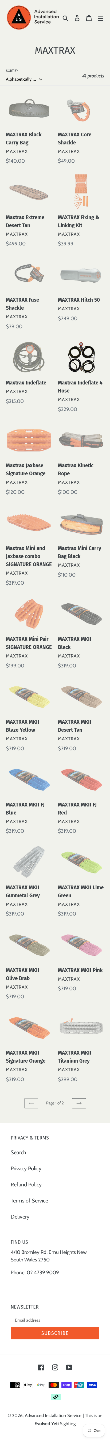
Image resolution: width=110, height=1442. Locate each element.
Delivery (20, 1216)
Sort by (12, 71)
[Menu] (101, 17)
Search (18, 1152)
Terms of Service (29, 1200)
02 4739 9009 (43, 1272)
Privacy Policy (26, 1168)
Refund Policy (26, 1184)
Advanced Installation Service (53, 1415)
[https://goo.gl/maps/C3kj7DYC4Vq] (11, 1285)
